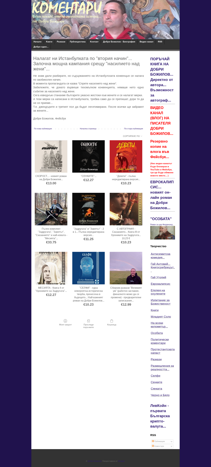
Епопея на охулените (158, 292)
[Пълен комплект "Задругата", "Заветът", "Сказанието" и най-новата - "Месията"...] (51, 209)
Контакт (94, 41)
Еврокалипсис (160, 283)
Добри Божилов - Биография (119, 41)
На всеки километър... (159, 324)
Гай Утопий (158, 277)
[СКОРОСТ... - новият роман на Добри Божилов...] (51, 156)
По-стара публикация (133, 129)
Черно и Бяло (160, 395)
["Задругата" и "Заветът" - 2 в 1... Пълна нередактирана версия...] (88, 209)
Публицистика (78, 41)
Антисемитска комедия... (160, 255)
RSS (160, 41)
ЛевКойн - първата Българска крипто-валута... (160, 416)
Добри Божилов (94, 461)
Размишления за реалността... (162, 367)
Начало (38, 41)
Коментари (159, 446)
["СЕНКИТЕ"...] (88, 156)
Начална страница (88, 129)
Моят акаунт (65, 324)
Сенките (156, 382)
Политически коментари (160, 341)
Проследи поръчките (88, 325)
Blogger (121, 461)
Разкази (61, 41)
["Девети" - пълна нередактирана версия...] (126, 156)
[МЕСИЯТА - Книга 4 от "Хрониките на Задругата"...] (51, 268)
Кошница (111, 324)
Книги (49, 41)
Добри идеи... (41, 46)
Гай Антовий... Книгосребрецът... (163, 267)
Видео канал (146, 41)
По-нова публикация (43, 129)
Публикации (159, 441)
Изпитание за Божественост (161, 302)
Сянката (156, 388)
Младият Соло (161, 316)
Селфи (155, 375)
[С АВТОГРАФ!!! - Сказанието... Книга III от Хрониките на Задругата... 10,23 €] (126, 209)
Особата (157, 333)
